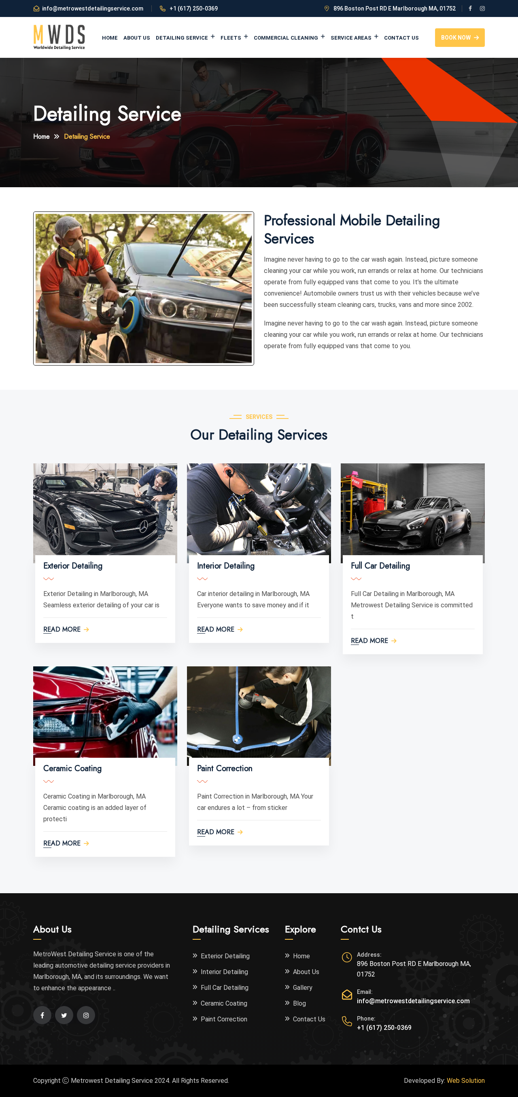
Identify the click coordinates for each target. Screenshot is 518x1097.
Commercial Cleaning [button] (286, 38)
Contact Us (401, 38)
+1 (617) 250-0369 (384, 1027)
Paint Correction (225, 768)
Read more (62, 629)
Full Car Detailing (380, 566)
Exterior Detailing (72, 566)
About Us (136, 38)
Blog (299, 1003)
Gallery (302, 987)
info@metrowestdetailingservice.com (92, 8)
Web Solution (466, 1080)
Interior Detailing (226, 566)
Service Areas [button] (352, 38)
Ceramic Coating (72, 768)
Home (110, 38)
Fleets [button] (231, 38)
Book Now (456, 37)
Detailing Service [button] (182, 38)
